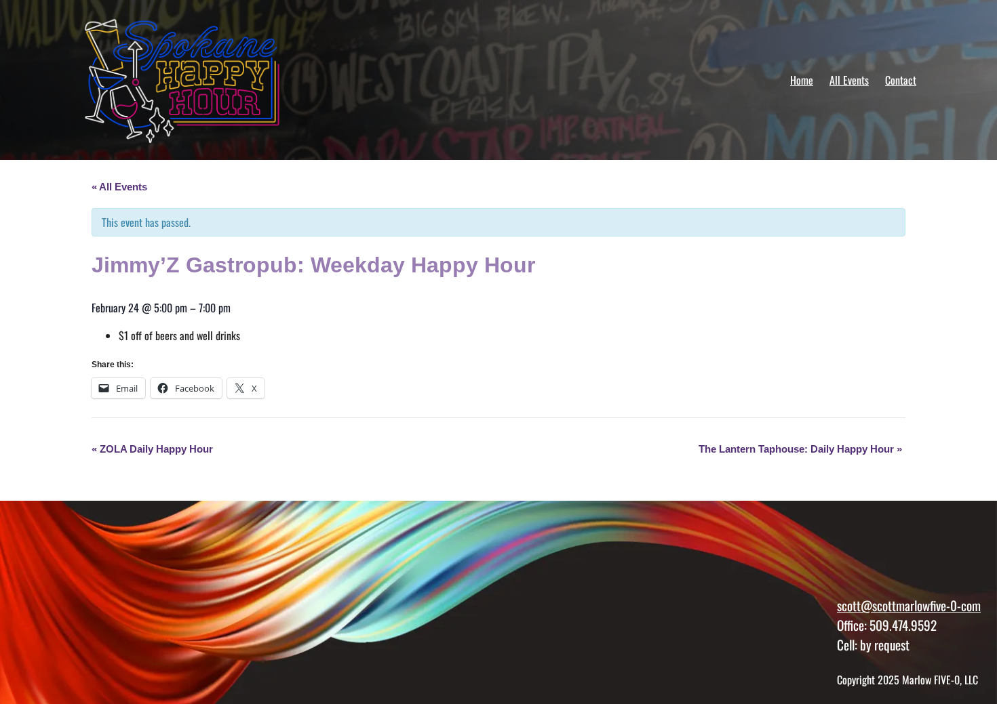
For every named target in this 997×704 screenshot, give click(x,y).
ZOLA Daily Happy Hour (152, 449)
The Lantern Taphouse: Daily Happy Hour (800, 449)
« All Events (119, 186)
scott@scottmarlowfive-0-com (909, 605)
